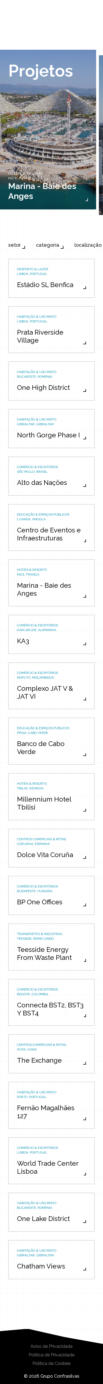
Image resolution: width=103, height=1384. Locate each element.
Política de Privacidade (51, 1355)
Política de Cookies (51, 1363)
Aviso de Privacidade (51, 1346)
